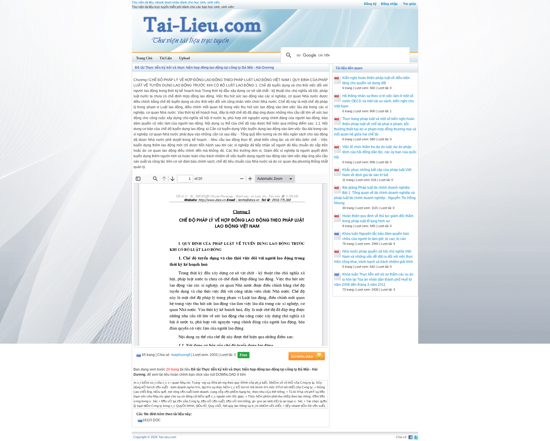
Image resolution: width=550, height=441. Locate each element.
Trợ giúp (409, 3)
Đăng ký (370, 3)
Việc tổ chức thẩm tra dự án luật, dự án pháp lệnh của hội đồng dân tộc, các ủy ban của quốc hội (375, 152)
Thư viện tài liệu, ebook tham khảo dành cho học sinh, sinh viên (176, 2)
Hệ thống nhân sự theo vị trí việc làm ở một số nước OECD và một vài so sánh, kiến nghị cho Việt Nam (374, 101)
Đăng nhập (389, 3)
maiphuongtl (180, 355)
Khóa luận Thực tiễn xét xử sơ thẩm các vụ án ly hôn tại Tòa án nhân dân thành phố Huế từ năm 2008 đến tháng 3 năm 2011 (373, 279)
